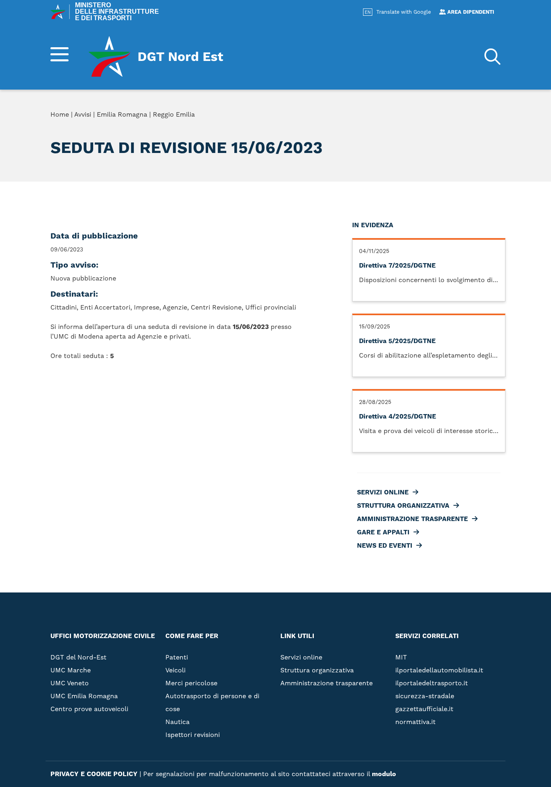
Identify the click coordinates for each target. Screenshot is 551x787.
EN (368, 12)
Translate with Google (403, 12)
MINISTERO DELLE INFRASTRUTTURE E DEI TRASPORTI (117, 11)
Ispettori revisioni (192, 735)
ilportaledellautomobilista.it (439, 670)
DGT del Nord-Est (78, 657)
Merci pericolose (191, 683)
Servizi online (373, 116)
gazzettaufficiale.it (424, 709)
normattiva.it (415, 722)
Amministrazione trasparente (403, 142)
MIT (401, 657)
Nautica (177, 722)
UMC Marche (70, 670)
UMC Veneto (69, 683)
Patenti (176, 657)
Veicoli (175, 670)
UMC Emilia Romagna (84, 696)
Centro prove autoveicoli (89, 709)
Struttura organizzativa (394, 129)
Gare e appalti (374, 155)
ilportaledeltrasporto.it (431, 683)
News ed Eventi (375, 168)
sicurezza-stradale (424, 696)
